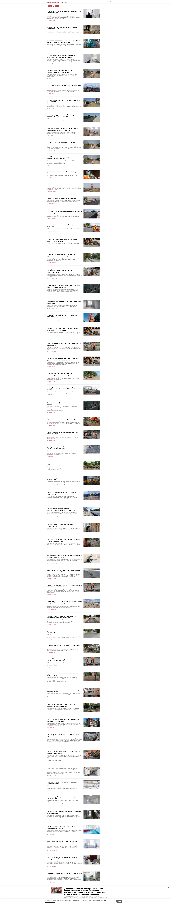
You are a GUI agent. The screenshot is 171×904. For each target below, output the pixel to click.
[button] (56, 890)
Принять (119, 901)
